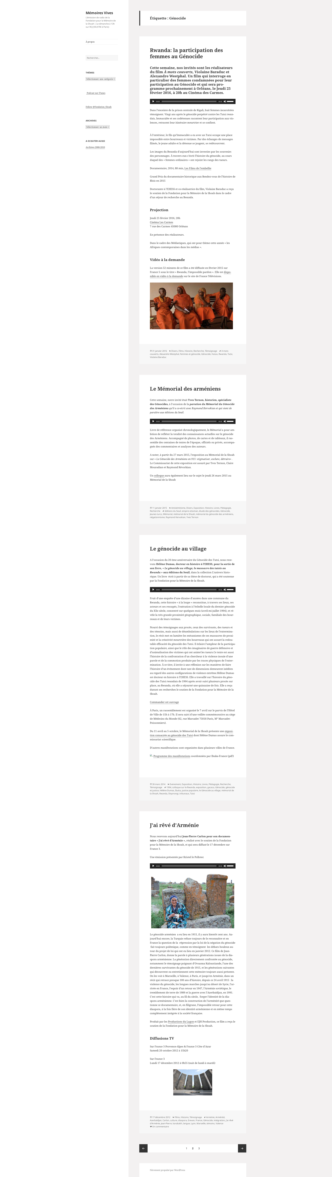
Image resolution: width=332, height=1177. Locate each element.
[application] (193, 101)
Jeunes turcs (156, 514)
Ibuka (178, 790)
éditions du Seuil (173, 511)
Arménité (220, 1117)
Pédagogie (225, 507)
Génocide (206, 354)
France (199, 1120)
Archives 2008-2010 (95, 147)
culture (173, 1120)
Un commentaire (160, 1126)
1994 (169, 787)
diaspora (182, 1120)
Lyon (193, 1123)
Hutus (215, 354)
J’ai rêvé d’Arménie (174, 825)
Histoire (188, 350)
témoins (211, 1123)
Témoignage (211, 350)
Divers (174, 350)
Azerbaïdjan (156, 1120)
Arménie (210, 1117)
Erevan (191, 1120)
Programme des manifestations (171, 756)
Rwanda (223, 354)
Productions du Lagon (181, 1021)
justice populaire (190, 790)
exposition (201, 787)
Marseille (201, 1123)
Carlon (166, 1120)
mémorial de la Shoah (184, 514)
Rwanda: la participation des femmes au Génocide (186, 53)
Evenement (175, 784)
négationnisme (157, 517)
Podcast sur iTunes (95, 93)
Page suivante (242, 1148)
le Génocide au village (209, 790)
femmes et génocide (190, 354)
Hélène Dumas (167, 790)
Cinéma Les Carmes (161, 222)
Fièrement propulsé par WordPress (167, 1170)
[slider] (230, 101)
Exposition (199, 507)
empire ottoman (190, 511)
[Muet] (225, 101)
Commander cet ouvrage (164, 702)
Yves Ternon (192, 517)
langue (186, 1123)
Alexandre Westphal (169, 354)
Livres (216, 507)
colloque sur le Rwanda (183, 787)
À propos (90, 41)
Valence (219, 1123)
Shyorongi (173, 793)
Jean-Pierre (166, 1123)
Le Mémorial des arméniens (185, 388)
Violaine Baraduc (158, 357)
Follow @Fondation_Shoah (99, 106)
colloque (159, 475)
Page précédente (143, 1148)
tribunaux (184, 793)
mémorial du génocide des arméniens (214, 514)
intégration (219, 1120)
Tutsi (230, 354)
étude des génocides (209, 511)
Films (181, 350)
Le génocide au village (178, 548)
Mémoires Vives (99, 12)
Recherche (198, 350)
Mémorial (167, 514)
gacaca (210, 787)
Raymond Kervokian (175, 517)
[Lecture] (153, 101)
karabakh (177, 1123)
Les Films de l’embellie (197, 168)
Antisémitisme (178, 507)
